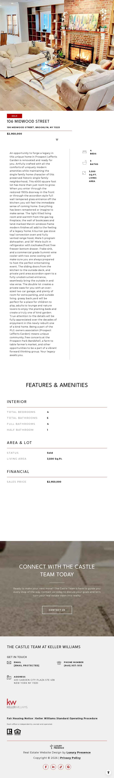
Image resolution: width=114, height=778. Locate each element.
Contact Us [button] (57, 610)
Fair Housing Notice (20, 718)
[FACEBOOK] (46, 767)
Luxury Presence (79, 752)
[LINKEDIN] (53, 767)
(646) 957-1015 (73, 665)
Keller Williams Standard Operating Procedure (66, 718)
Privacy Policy (70, 757)
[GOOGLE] (68, 767)
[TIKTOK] (61, 767)
